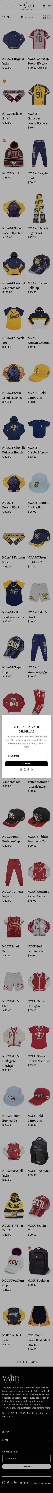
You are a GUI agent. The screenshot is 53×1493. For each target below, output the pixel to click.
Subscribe (26, 764)
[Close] (45, 720)
